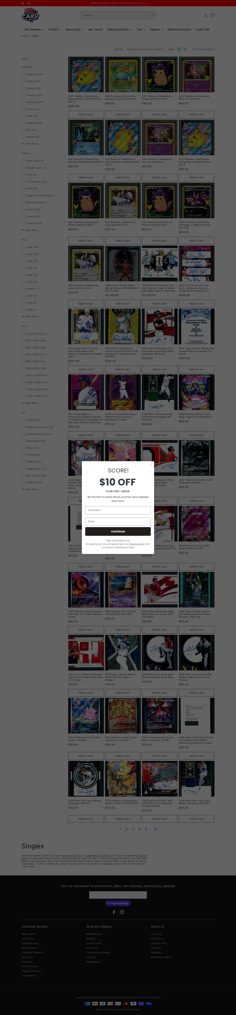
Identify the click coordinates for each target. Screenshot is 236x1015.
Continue (118, 531)
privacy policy (137, 544)
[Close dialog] (151, 464)
